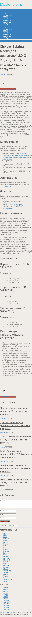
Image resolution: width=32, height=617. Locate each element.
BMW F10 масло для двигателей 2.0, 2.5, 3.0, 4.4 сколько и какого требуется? (15, 483)
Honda (5, 549)
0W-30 (5, 590)
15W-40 (6, 604)
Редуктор (7, 22)
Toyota (5, 576)
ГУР (4, 13)
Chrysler (3, 41)
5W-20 (5, 593)
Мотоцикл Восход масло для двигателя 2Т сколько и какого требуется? (15, 411)
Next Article (12, 89)
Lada (5, 555)
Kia (4, 553)
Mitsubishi (6, 560)
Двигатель (7, 15)
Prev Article (4, 89)
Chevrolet (6, 538)
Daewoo (6, 542)
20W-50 (6, 609)
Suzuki (5, 574)
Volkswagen (7, 579)
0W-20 (5, 588)
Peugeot (6, 565)
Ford (4, 547)
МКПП (5, 17)
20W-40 (6, 607)
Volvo (5, 581)
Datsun (5, 544)
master (2, 74)
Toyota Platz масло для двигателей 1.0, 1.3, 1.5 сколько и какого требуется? (16, 454)
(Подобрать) (24, 153)
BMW (5, 535)
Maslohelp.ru (11, 4)
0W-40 (5, 591)
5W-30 (5, 595)
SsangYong (7, 571)
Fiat (4, 546)
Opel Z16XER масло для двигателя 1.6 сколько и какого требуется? (15, 425)
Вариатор (7, 20)
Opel (4, 563)
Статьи (6, 24)
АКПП (5, 19)
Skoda (5, 569)
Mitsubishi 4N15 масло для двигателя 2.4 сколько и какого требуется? (15, 468)
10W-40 (6, 602)
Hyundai (6, 551)
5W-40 (5, 597)
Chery (5, 537)
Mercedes (6, 558)
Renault (6, 567)
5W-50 (5, 598)
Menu (2, 10)
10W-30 (6, 600)
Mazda (5, 556)
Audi (4, 533)
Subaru (5, 572)
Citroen (5, 540)
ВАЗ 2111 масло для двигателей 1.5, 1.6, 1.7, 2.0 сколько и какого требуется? (15, 440)
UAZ (4, 578)
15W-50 (6, 606)
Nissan (5, 562)
